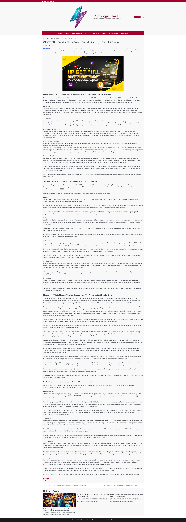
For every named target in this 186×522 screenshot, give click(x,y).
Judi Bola (87, 33)
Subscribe (137, 17)
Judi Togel (96, 33)
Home (60, 33)
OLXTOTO (46, 49)
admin (55, 45)
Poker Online (124, 33)
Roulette (104, 33)
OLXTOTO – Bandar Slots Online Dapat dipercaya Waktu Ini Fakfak (93, 495)
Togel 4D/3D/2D (113, 33)
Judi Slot (67, 33)
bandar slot (51, 480)
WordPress (111, 519)
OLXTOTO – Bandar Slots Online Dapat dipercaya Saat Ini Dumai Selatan (126, 495)
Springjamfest (106, 16)
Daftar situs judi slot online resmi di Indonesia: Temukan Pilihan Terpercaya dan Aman (58, 509)
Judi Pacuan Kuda (77, 33)
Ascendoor (99, 519)
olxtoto (57, 480)
